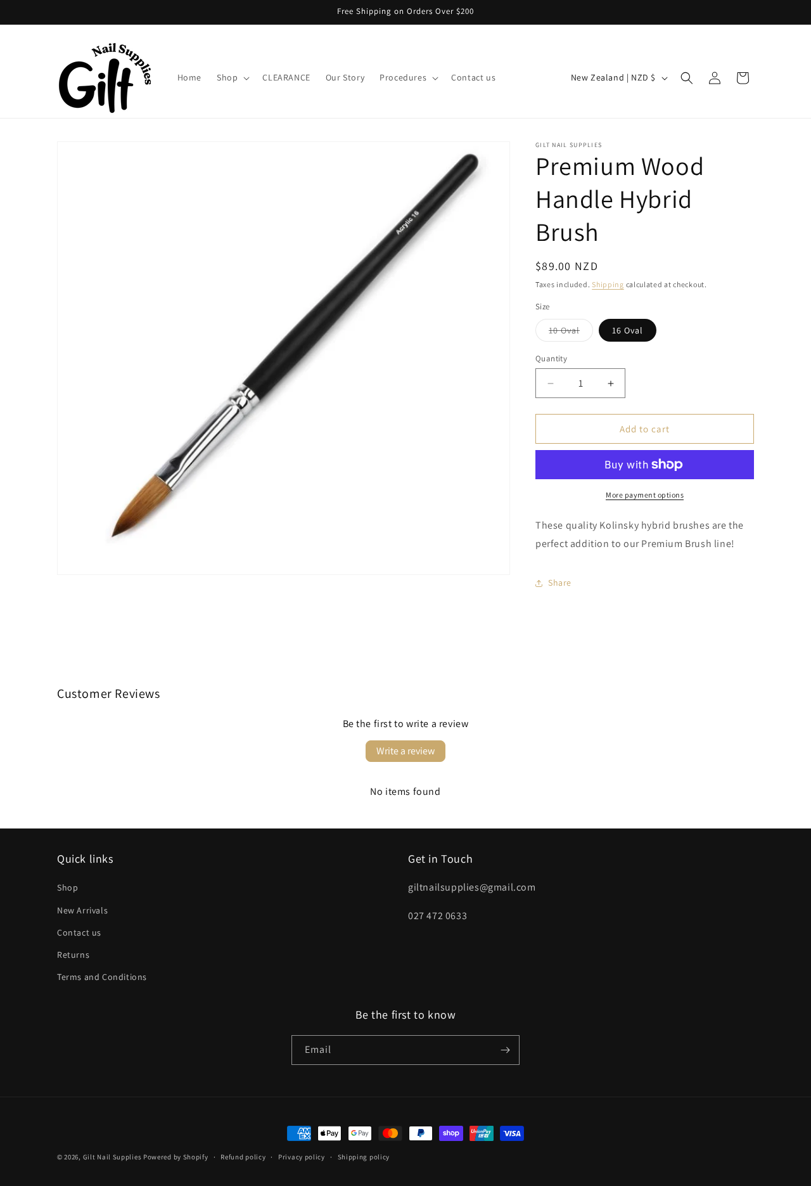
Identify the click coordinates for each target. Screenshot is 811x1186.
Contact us (79, 932)
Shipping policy (364, 1156)
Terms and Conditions (102, 977)
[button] (232, 77)
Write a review (405, 750)
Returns (73, 954)
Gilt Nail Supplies (112, 1156)
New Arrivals (82, 910)
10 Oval (571, 333)
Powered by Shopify (175, 1156)
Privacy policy (301, 1156)
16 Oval (627, 330)
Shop (67, 887)
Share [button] (560, 582)
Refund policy (242, 1156)
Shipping (608, 284)
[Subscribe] (505, 1050)
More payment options (645, 495)
